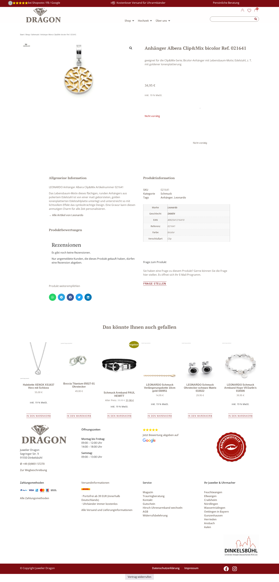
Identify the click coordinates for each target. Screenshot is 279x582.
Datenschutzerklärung (166, 568)
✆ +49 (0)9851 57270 (32, 464)
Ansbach (209, 523)
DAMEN (171, 213)
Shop (28, 34)
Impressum (191, 568)
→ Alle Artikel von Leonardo (66, 215)
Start (22, 34)
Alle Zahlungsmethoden (34, 498)
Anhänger (167, 197)
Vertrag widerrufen (139, 577)
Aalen (207, 527)
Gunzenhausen (213, 515)
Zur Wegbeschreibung (33, 470)
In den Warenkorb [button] (38, 415)
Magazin (148, 492)
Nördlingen (211, 504)
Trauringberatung (154, 496)
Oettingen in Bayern (216, 511)
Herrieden (210, 519)
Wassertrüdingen (214, 507)
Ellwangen (210, 496)
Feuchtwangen (213, 492)
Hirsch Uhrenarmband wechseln (162, 507)
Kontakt (147, 500)
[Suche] (256, 19)
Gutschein (149, 504)
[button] (131, 48)
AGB (145, 511)
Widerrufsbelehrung (155, 515)
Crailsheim (210, 500)
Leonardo (180, 197)
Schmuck (35, 34)
